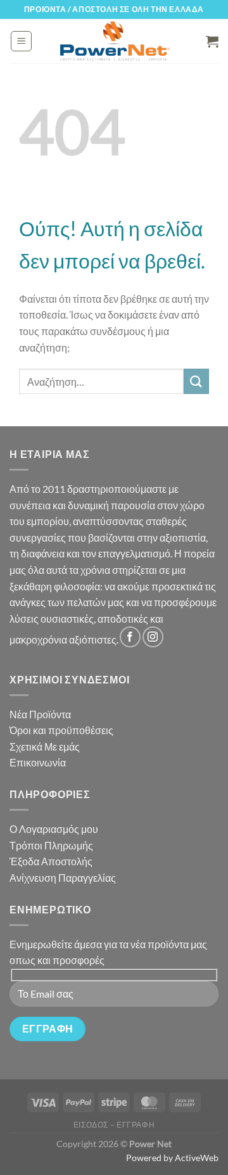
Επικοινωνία (38, 762)
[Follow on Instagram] (152, 636)
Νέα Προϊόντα (40, 714)
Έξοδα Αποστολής (51, 861)
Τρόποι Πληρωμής (51, 845)
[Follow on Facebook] (130, 636)
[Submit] (196, 381)
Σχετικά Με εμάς (45, 746)
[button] (21, 41)
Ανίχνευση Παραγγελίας (63, 878)
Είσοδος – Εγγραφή (114, 1124)
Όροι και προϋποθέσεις (61, 730)
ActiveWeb (196, 1157)
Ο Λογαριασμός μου (54, 829)
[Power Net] (115, 41)
